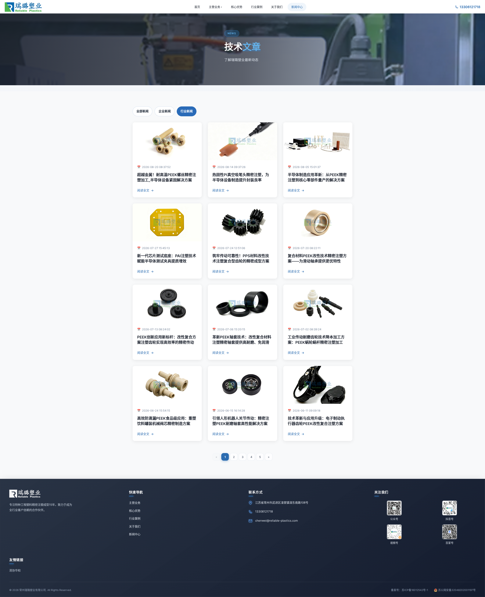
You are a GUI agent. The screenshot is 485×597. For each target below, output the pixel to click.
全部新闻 (142, 111)
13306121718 (264, 511)
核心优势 (236, 7)
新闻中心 (297, 7)
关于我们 (276, 7)
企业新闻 (165, 111)
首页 (197, 7)
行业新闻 (187, 111)
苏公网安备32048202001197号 (456, 590)
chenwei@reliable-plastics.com (276, 520)
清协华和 (15, 570)
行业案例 (256, 7)
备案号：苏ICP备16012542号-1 (409, 590)
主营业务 (215, 7)
